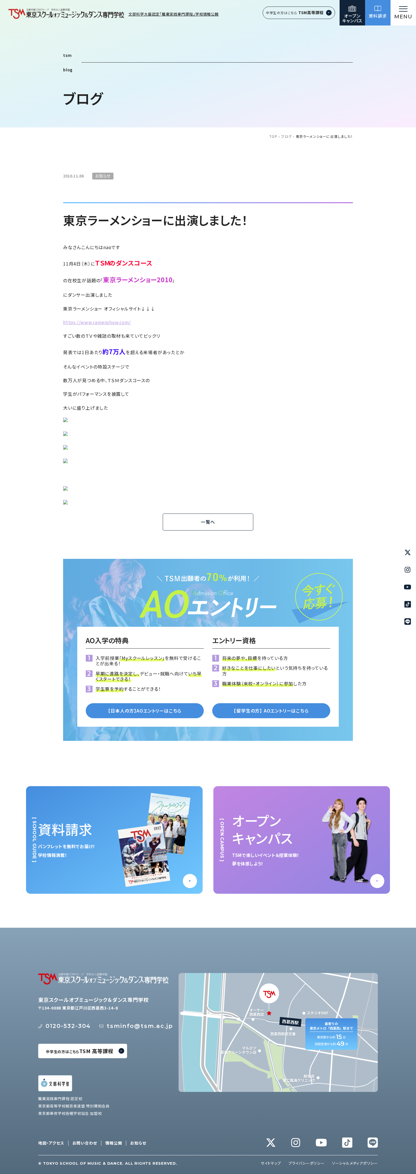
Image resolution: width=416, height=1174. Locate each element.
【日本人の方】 (144, 710)
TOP (273, 136)
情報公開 (113, 1143)
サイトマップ (271, 1163)
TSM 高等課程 (79, 1051)
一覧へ (208, 522)
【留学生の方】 (271, 710)
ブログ (286, 136)
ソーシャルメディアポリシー (355, 1163)
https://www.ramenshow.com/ (97, 322)
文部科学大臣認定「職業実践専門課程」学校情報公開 (173, 14)
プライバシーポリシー (306, 1163)
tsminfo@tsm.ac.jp (140, 1026)
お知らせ (138, 1143)
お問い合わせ (84, 1143)
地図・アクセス (51, 1143)
